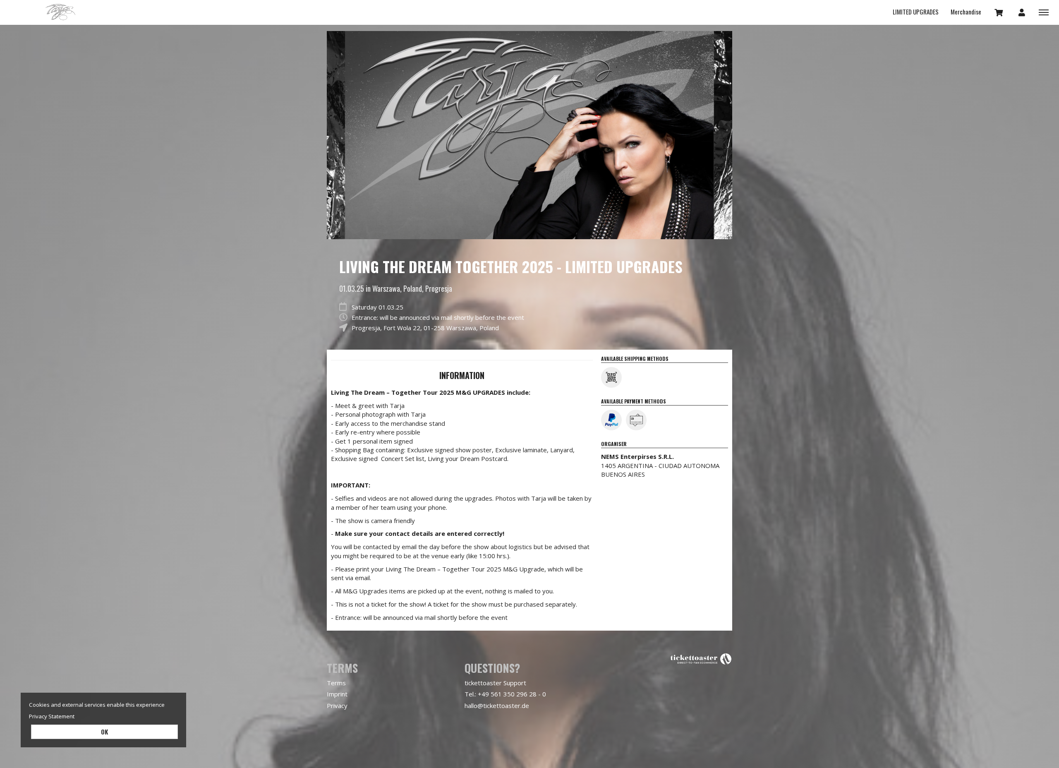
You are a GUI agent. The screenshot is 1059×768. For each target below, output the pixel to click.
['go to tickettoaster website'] (701, 658)
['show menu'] (1044, 12)
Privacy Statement (51, 716)
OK (104, 731)
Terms (336, 683)
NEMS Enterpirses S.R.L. (637, 456)
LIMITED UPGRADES (916, 11)
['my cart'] (999, 12)
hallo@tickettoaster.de (497, 705)
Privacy (337, 705)
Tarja (60, 12)
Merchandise (966, 11)
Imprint (337, 694)
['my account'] (1022, 12)
